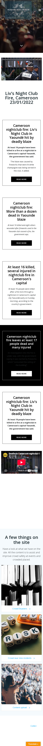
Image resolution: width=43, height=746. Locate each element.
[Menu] (40, 10)
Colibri (33, 726)
